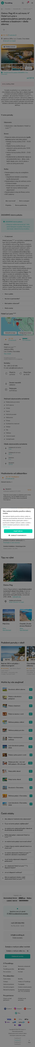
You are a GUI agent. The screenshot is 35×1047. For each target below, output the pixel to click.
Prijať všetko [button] (18, 531)
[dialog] (17, 523)
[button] (17, 535)
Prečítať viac (6, 527)
